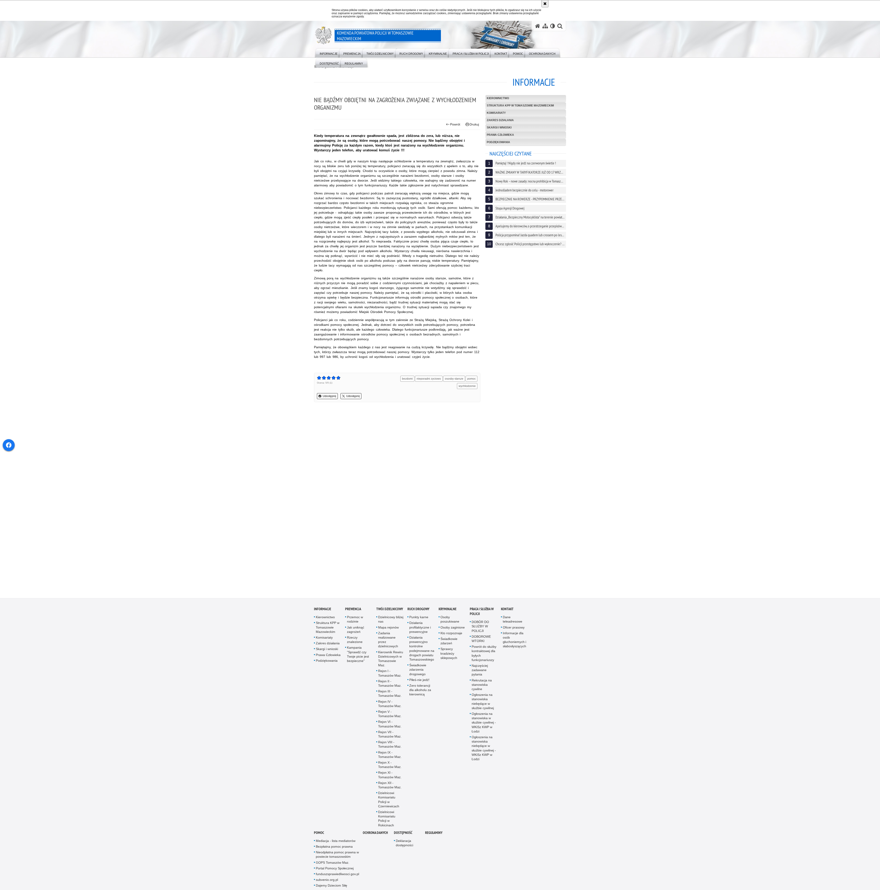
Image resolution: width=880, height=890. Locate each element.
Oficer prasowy (514, 628)
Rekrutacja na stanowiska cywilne (482, 685)
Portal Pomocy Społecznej (335, 869)
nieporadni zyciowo (429, 378)
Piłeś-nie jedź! (419, 680)
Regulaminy (434, 833)
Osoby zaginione (452, 628)
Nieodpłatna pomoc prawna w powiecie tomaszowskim (337, 855)
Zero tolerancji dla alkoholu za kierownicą (420, 690)
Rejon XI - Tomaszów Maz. (390, 775)
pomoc (471, 378)
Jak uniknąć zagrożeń (355, 630)
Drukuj (474, 124)
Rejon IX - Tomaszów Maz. (390, 755)
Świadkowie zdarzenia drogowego (417, 670)
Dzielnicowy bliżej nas (390, 620)
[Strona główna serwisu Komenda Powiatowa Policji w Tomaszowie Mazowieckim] (537, 26)
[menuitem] (328, 53)
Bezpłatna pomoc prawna (334, 847)
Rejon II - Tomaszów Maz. (390, 684)
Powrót (455, 124)
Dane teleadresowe (512, 620)
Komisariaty (496, 112)
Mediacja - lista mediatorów (335, 841)
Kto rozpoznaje (451, 634)
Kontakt (507, 609)
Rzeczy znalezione (355, 640)
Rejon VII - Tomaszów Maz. (390, 735)
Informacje (322, 609)
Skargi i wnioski (499, 127)
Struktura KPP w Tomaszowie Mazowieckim (520, 105)
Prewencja (353, 609)
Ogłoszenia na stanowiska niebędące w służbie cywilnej (483, 702)
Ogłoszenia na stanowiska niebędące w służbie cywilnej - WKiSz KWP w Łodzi (484, 749)
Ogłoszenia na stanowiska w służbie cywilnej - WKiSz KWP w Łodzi (484, 723)
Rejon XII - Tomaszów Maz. (390, 786)
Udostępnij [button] (329, 396)
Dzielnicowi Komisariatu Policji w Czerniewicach (388, 800)
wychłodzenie (467, 386)
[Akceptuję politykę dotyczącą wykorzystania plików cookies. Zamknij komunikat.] (545, 3)
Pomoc (319, 833)
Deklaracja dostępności (404, 844)
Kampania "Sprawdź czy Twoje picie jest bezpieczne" (358, 654)
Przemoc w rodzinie (355, 620)
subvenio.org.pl (327, 880)
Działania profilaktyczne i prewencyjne (420, 628)
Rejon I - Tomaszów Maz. (390, 674)
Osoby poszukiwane (449, 620)
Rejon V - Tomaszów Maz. (390, 714)
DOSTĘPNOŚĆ (403, 833)
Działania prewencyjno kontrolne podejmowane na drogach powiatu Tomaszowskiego (421, 649)
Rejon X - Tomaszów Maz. (390, 765)
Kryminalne (447, 609)
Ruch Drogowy (418, 609)
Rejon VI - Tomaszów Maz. (390, 725)
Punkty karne (418, 618)
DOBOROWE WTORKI (481, 639)
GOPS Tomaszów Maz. (332, 863)
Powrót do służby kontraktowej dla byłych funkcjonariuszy (484, 653)
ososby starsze (454, 378)
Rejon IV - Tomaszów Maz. (390, 704)
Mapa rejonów (388, 628)
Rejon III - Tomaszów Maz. (390, 694)
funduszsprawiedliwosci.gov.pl (337, 874)
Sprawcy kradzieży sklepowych (448, 654)
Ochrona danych (375, 833)
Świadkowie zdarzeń (448, 642)
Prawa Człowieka (500, 134)
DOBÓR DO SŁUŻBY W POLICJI (480, 627)
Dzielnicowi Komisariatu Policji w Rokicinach (386, 819)
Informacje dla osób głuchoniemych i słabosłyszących (514, 640)
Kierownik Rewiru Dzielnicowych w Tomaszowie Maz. (390, 659)
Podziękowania (498, 142)
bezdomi (407, 378)
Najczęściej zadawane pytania (480, 670)
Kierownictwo (498, 98)
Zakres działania (500, 120)
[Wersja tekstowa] (552, 26)
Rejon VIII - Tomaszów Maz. (390, 745)
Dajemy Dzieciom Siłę (331, 886)
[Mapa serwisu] (545, 26)
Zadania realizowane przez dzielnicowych (388, 640)
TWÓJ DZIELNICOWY (389, 609)
